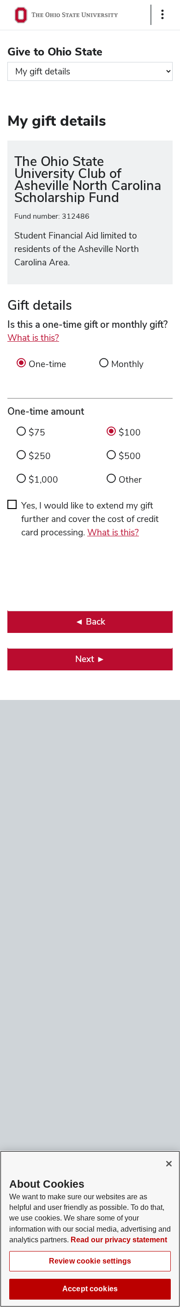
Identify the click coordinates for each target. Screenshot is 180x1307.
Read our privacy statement (119, 1240)
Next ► (90, 659)
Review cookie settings (90, 1261)
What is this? (33, 338)
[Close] (169, 1164)
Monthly (127, 364)
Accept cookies (90, 1289)
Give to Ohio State (54, 51)
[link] (90, 621)
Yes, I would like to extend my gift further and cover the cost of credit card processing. (90, 519)
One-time (47, 364)
